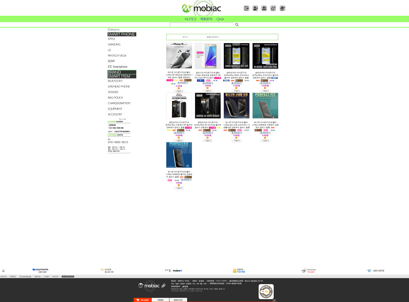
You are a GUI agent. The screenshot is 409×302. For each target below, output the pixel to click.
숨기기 (274, 300)
